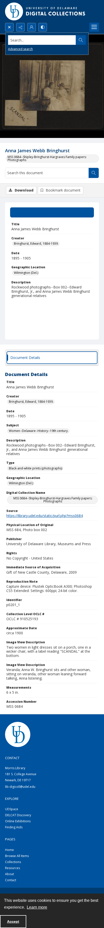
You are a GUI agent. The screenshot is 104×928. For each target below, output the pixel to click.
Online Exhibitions (18, 821)
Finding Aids (13, 827)
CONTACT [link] (12, 758)
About (9, 874)
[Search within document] (94, 173)
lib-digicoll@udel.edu (20, 787)
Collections (13, 862)
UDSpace (11, 809)
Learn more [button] (37, 907)
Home (9, 850)
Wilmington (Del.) (26, 273)
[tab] (52, 212)
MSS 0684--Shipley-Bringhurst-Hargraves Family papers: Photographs (47, 158)
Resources (12, 868)
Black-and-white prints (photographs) (35, 468)
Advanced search (20, 49)
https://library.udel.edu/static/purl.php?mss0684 (44, 515)
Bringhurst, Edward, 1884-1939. (36, 243)
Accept (13, 921)
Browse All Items (17, 856)
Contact (10, 880)
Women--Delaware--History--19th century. (38, 431)
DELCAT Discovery (18, 815)
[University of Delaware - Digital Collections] (45, 11)
